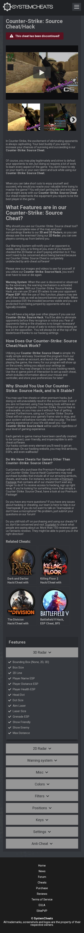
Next (73, 120)
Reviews (42, 893)
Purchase (42, 888)
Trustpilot (50, 524)
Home (42, 865)
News (42, 871)
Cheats (42, 882)
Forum (42, 876)
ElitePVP (42, 910)
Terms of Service (42, 899)
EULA (42, 905)
